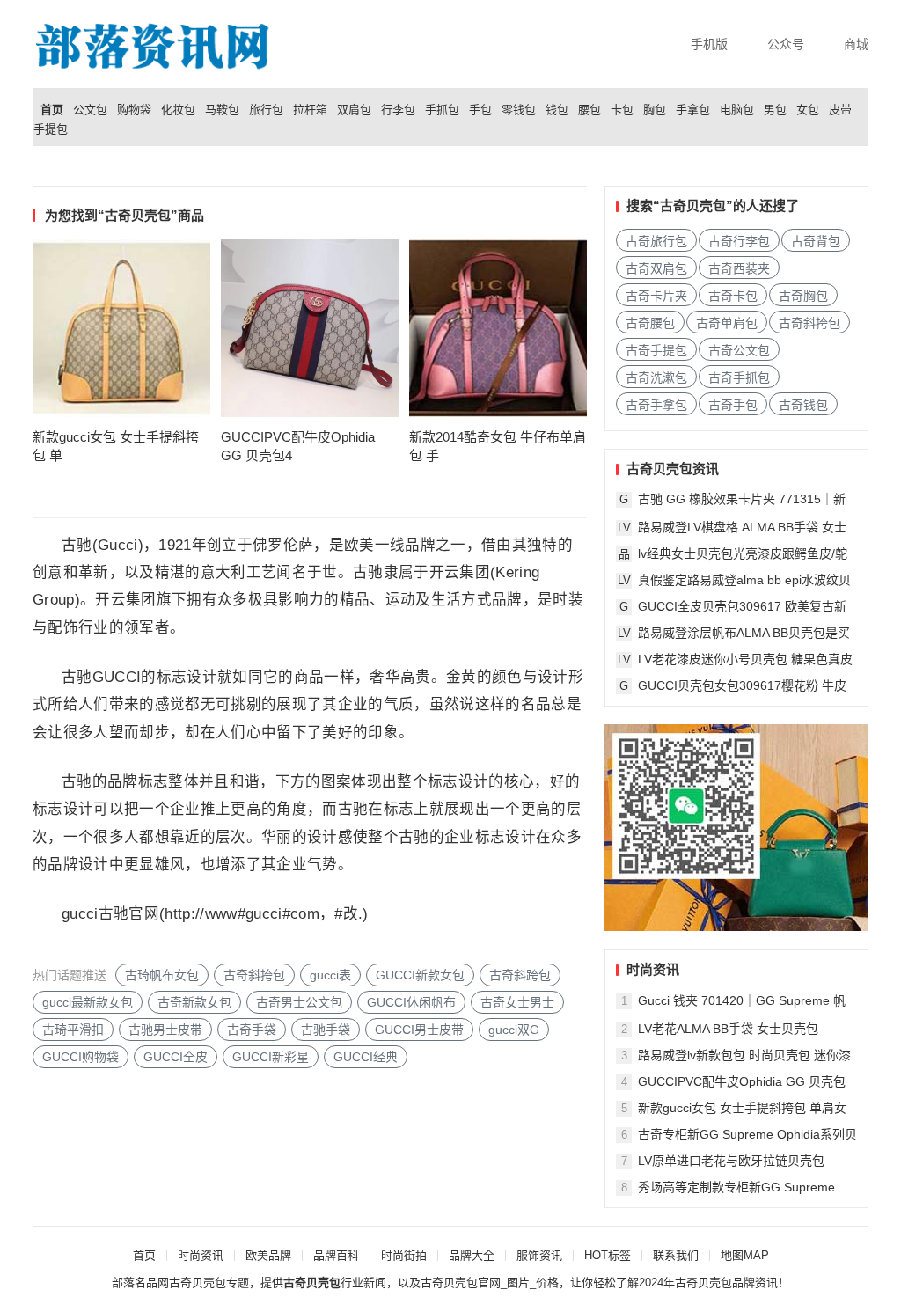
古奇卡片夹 (656, 296)
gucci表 (330, 975)
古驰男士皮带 (165, 1029)
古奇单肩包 (727, 323)
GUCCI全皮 (175, 1057)
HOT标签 (607, 1255)
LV (624, 527)
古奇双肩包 (656, 268)
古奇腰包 (650, 323)
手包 (480, 110)
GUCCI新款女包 (420, 975)
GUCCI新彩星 (270, 1057)
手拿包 (693, 110)
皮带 (840, 110)
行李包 (398, 110)
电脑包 (737, 110)
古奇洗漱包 (656, 377)
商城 (856, 44)
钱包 (557, 110)
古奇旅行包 (656, 241)
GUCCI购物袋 (80, 1057)
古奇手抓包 (739, 377)
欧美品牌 (268, 1255)
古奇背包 (815, 241)
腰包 (589, 110)
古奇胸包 (803, 296)
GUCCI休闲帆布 (411, 1002)
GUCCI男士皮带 (419, 1029)
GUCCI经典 (365, 1057)
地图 (732, 1255)
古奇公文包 (739, 350)
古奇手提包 (656, 350)
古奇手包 (733, 405)
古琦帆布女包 (162, 975)
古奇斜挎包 (254, 975)
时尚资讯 (200, 1255)
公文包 (90, 110)
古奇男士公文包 (299, 1002)
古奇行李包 (739, 241)
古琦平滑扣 (73, 1029)
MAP (756, 1255)
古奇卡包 (733, 296)
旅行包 (266, 110)
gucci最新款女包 (87, 1002)
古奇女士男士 (517, 1002)
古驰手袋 (325, 1029)
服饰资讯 (539, 1255)
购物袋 (134, 110)
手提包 (50, 129)
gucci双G (513, 1029)
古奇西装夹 (739, 268)
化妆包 (178, 110)
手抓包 (442, 110)
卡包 (622, 110)
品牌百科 (336, 1255)
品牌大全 (471, 1255)
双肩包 (354, 110)
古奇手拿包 (656, 405)
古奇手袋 (251, 1029)
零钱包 (519, 110)
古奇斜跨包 (520, 975)
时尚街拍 (404, 1255)
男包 (775, 110)
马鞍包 (222, 110)
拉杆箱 (310, 110)
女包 (807, 110)
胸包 (654, 110)
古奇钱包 (803, 405)
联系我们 (676, 1255)
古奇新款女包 (194, 1002)
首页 (51, 110)
